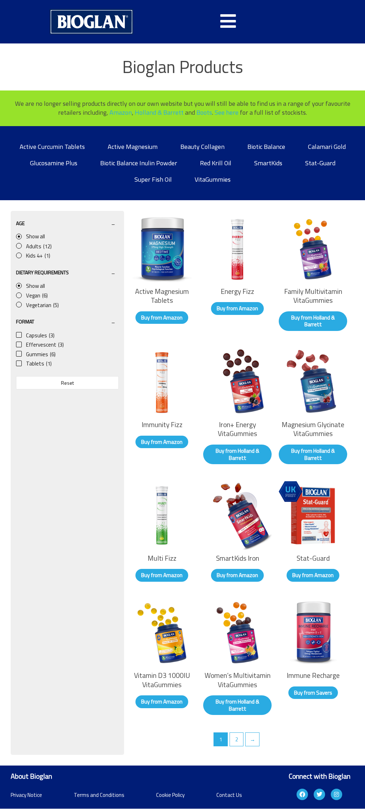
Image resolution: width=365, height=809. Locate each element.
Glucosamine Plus (53, 163)
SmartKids (268, 163)
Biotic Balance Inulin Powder (138, 163)
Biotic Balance (266, 146)
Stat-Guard (320, 163)
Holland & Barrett (159, 112)
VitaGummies (213, 179)
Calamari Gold (327, 146)
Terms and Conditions (99, 795)
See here (226, 112)
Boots (204, 112)
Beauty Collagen (202, 146)
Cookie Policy (170, 795)
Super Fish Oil (153, 179)
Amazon (120, 112)
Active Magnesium (133, 146)
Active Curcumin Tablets (52, 146)
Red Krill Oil (215, 163)
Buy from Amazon (161, 317)
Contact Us (229, 795)
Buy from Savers (313, 693)
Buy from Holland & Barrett (313, 321)
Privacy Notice (26, 795)
